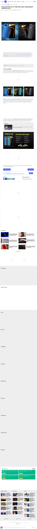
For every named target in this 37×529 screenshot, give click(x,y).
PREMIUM (9, 1)
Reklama (20, 527)
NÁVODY (15, 1)
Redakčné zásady (16, 527)
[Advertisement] (18, 16)
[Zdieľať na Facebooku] (4, 179)
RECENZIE (18, 1)
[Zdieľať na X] (6, 179)
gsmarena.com (28, 56)
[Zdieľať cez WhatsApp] (10, 179)
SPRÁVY (12, 1)
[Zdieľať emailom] (12, 179)
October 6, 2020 (18, 61)
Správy (3, 4)
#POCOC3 (6, 59)
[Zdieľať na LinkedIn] (8, 179)
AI (20, 1)
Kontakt (24, 527)
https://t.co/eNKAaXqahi (8, 60)
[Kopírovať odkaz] (14, 179)
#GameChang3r (20, 59)
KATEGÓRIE (22, 1)
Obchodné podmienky (4, 527)
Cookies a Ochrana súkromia (10, 527)
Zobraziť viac (18, 251)
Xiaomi (6, 4)
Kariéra (22, 527)
